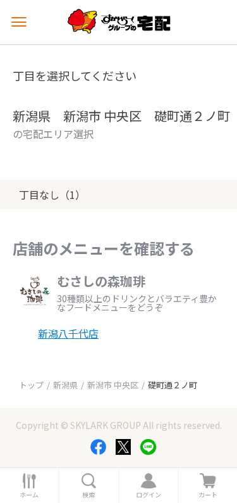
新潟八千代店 (68, 333)
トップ (31, 385)
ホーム (29, 495)
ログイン (148, 495)
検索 (88, 495)
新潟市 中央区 (112, 385)
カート (207, 495)
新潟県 (65, 385)
